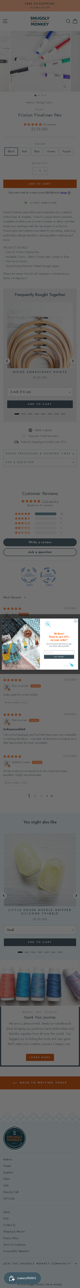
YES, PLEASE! (59, 656)
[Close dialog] (75, 621)
